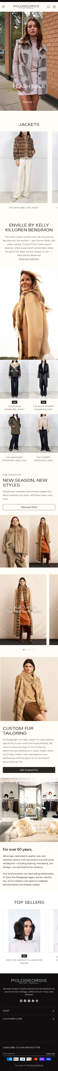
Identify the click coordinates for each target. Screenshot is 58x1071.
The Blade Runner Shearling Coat (43, 408)
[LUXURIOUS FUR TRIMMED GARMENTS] (23, 609)
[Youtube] (33, 1001)
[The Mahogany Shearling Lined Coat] (14, 433)
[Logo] (29, 6)
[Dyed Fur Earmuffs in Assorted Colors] (24, 930)
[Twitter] (29, 1001)
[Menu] (4, 7)
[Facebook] (25, 1001)
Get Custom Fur (29, 770)
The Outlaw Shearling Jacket (15, 408)
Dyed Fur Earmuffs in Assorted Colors (24, 961)
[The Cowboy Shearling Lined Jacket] (43, 433)
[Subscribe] (50, 1054)
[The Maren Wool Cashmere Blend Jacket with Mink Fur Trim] (24, 167)
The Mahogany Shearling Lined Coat (14, 459)
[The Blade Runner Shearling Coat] (43, 379)
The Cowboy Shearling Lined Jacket (43, 459)
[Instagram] (21, 1001)
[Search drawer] (48, 7)
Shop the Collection (29, 259)
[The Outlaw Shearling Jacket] (14, 379)
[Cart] (54, 7)
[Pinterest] (37, 1001)
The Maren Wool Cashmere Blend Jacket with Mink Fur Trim (24, 209)
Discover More (29, 507)
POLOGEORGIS (36, 1065)
